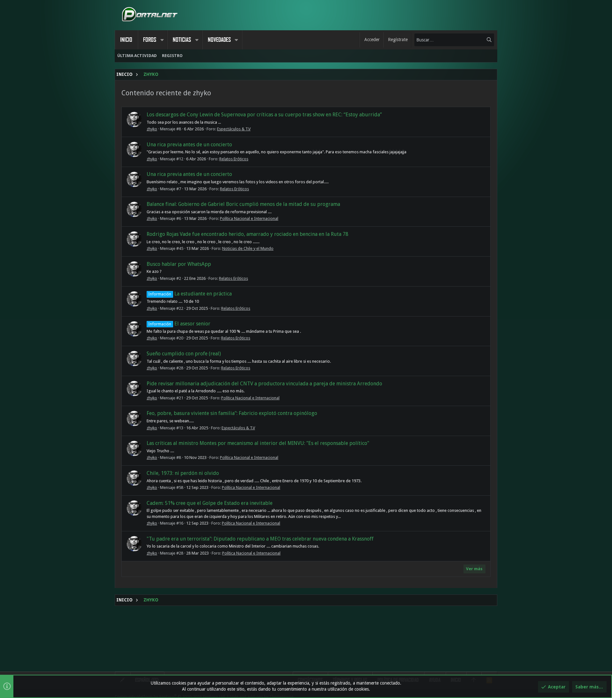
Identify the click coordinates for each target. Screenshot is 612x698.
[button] (162, 40)
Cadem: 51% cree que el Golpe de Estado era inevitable (210, 503)
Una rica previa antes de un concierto (189, 145)
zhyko (152, 129)
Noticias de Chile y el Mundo (247, 248)
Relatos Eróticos (233, 158)
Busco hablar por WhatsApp (179, 264)
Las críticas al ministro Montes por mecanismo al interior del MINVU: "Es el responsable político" (258, 443)
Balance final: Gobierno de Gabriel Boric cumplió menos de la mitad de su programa (243, 204)
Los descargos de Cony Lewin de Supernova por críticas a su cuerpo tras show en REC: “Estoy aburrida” (264, 115)
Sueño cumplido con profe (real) (184, 354)
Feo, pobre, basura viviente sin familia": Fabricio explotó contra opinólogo (232, 413)
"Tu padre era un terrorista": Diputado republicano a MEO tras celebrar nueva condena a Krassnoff (260, 539)
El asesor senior (179, 324)
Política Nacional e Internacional (249, 218)
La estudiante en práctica (189, 294)
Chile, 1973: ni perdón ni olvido (183, 473)
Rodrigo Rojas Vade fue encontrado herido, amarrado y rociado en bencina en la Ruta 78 (247, 234)
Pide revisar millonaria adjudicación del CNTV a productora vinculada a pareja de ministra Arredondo (264, 384)
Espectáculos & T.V (234, 129)
